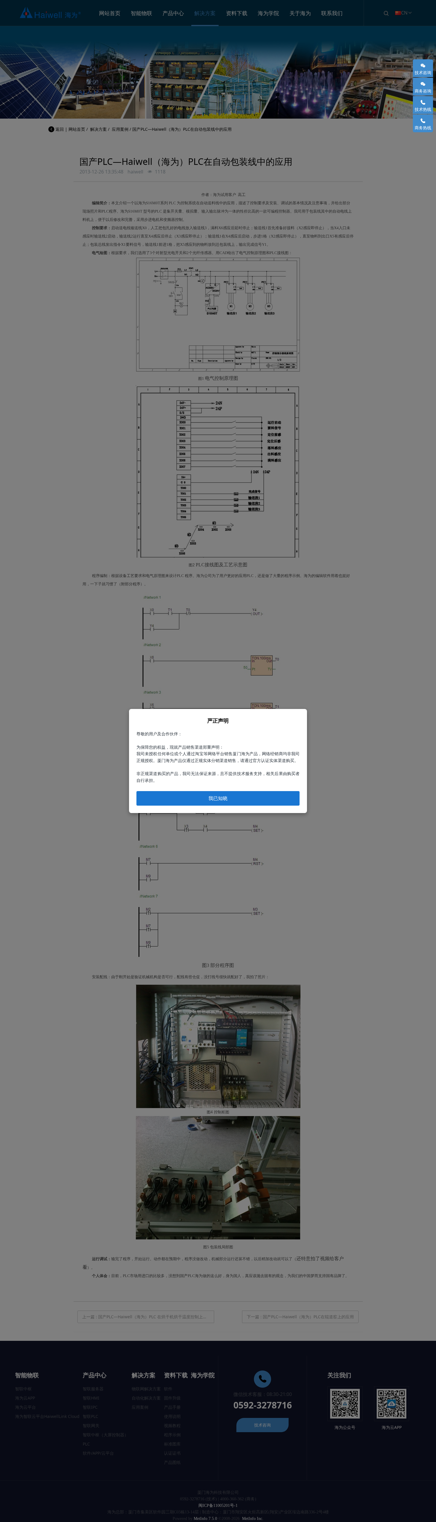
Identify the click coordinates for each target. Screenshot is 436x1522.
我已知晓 (218, 798)
